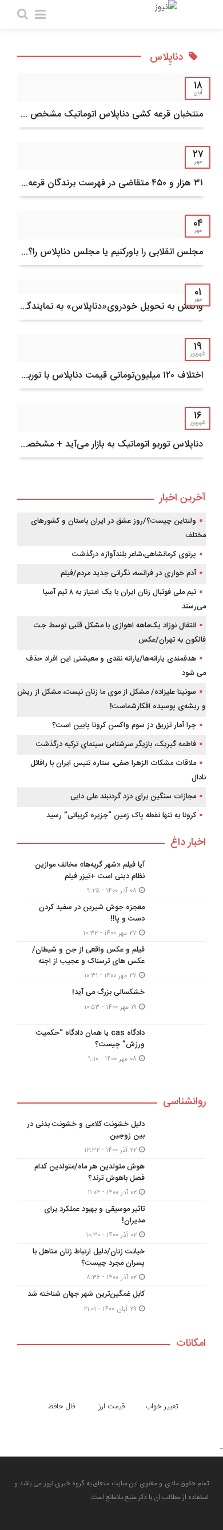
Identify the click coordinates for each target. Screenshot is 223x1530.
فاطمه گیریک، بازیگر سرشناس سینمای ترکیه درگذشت (116, 744)
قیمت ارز (112, 1406)
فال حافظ (61, 1406)
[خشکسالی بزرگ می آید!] (111, 1004)
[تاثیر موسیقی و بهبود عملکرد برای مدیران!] (111, 1222)
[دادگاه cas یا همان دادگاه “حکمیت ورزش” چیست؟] (111, 1044)
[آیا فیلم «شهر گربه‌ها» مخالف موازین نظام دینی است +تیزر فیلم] (111, 878)
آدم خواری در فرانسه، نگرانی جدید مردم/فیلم (128, 573)
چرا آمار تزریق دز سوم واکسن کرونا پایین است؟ (124, 725)
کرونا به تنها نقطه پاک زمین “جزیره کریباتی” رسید (121, 815)
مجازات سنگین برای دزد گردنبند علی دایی (133, 796)
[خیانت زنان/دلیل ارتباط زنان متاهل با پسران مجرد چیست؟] (111, 1265)
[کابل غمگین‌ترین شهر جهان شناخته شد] (111, 1304)
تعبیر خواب (161, 1406)
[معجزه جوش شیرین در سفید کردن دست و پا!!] (111, 920)
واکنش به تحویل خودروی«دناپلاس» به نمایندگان (110, 306)
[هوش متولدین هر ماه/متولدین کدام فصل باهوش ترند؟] (111, 1180)
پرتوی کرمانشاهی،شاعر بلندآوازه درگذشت (134, 554)
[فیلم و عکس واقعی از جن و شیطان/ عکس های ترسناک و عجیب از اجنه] (111, 963)
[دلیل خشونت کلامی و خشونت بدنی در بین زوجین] (111, 1137)
